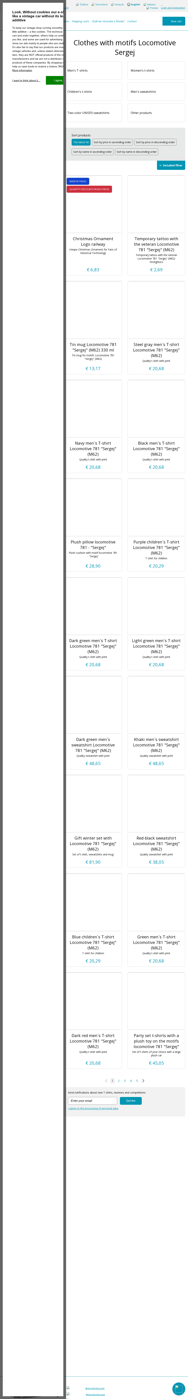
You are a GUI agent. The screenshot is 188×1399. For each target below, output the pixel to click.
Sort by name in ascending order (92, 151)
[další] (142, 1081)
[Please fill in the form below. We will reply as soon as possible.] (178, 1388)
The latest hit (81, 142)
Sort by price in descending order (155, 142)
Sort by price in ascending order (112, 142)
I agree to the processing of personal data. (93, 1108)
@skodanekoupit (94, 1388)
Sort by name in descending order (137, 151)
